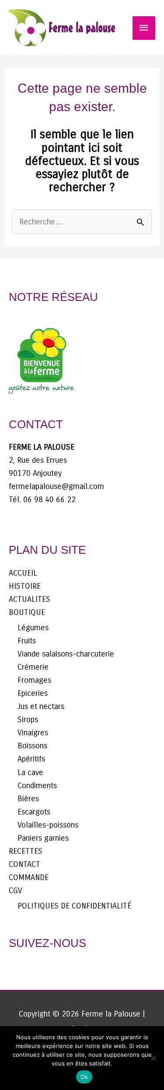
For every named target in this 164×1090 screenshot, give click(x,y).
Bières (28, 799)
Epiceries (32, 693)
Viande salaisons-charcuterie (65, 654)
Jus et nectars (40, 706)
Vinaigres (32, 732)
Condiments (37, 785)
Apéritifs (31, 759)
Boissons (32, 746)
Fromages (34, 680)
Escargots (33, 812)
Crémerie (33, 667)
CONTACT (24, 864)
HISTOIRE (25, 586)
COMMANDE (29, 877)
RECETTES (25, 851)
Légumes (33, 627)
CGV (15, 890)
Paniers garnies (43, 838)
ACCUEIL (23, 573)
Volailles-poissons (47, 825)
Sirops (27, 719)
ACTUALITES (29, 599)
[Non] (153, 1058)
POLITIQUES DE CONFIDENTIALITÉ (74, 906)
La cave (30, 772)
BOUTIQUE (27, 612)
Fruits (26, 641)
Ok (84, 1076)
